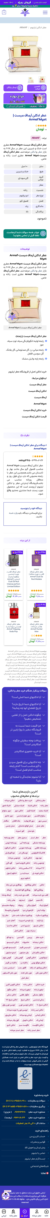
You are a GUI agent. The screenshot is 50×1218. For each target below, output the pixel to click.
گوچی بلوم (7, 957)
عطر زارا (5, 915)
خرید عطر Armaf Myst (27, 659)
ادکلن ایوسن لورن (26, 1005)
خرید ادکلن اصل (39, 371)
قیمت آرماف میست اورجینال (29, 668)
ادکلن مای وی (10, 1015)
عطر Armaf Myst (33, 662)
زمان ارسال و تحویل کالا (35, 1147)
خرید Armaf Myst (19, 654)
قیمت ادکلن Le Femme (20, 671)
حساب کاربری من (37, 1136)
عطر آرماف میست (19, 662)
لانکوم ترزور (25, 878)
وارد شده (13, 513)
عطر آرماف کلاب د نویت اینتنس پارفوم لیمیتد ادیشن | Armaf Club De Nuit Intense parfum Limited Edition (14, 579)
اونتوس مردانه (14, 858)
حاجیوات (25, 942)
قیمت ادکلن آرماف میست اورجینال (17, 674)
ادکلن (33, 152)
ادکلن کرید (27, 858)
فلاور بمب (22, 968)
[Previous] (42, 53)
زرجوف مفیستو (8, 905)
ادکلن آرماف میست (34, 654)
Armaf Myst (35, 651)
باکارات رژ (24, 963)
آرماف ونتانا (6, 895)
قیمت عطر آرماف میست (30, 679)
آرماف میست (24, 651)
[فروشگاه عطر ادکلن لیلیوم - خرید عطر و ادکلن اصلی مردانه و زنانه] (25, 12)
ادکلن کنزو (11, 1025)
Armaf (23, 27)
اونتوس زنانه (39, 863)
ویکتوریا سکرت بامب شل (22, 915)
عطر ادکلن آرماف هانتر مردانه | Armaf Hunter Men (36, 628)
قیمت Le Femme (22, 665)
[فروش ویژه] (25, 1213)
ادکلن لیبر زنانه (37, 1010)
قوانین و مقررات (37, 1142)
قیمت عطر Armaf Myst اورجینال (34, 676)
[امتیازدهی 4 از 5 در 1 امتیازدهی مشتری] (25, 125)
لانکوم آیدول (12, 873)
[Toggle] (44, 698)
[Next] (5, 53)
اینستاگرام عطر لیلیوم (35, 1158)
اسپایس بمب (8, 968)
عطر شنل (40, 826)
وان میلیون (23, 952)
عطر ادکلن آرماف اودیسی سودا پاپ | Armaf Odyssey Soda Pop (13, 628)
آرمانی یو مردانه (26, 1015)
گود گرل (9, 863)
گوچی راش (19, 957)
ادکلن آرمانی (40, 1015)
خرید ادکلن (40, 984)
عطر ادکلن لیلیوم (38, 27)
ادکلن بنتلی (11, 995)
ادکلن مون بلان (42, 973)
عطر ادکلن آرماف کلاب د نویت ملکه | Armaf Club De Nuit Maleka (36, 576)
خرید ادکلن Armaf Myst (26, 657)
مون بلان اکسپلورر (9, 973)
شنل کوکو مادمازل (25, 826)
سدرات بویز (31, 931)
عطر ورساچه (9, 837)
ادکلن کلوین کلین (13, 984)
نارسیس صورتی (40, 947)
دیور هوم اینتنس (24, 816)
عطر (40, 152)
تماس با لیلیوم (38, 1153)
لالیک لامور (6, 805)
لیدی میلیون (11, 952)
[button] (45, 12)
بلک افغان (16, 821)
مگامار (6, 821)
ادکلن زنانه (27, 984)
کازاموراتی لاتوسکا (12, 910)
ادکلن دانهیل (27, 1020)
